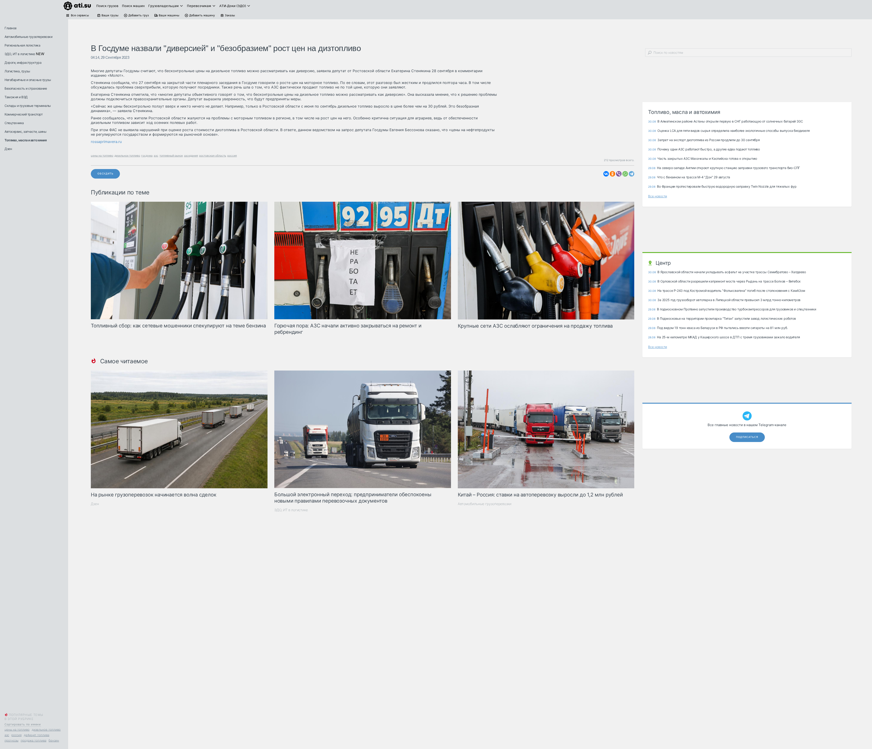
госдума (147, 155)
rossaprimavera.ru (106, 141)
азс (7, 735)
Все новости (657, 196)
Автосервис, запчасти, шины (25, 131)
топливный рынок (171, 155)
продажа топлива (33, 740)
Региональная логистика (22, 45)
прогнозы (11, 740)
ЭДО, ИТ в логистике (20, 54)
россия (16, 735)
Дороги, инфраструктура (23, 62)
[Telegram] (631, 174)
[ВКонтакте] (606, 174)
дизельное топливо (46, 729)
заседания (191, 155)
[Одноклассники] (612, 174)
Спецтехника (14, 123)
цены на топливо (17, 729)
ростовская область (212, 155)
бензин (54, 740)
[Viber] (619, 174)
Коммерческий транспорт (23, 114)
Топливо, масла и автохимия (26, 140)
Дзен (8, 149)
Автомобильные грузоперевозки (28, 37)
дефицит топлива (36, 735)
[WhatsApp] (625, 174)
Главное (11, 28)
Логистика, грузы (17, 71)
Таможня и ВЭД (16, 97)
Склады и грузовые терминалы (28, 106)
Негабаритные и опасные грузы (28, 80)
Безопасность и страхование (26, 88)
